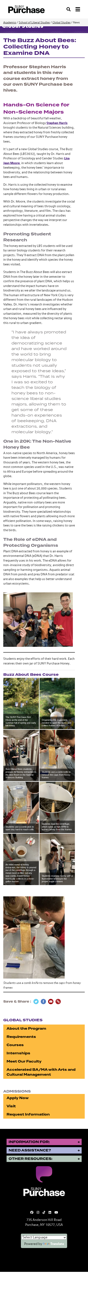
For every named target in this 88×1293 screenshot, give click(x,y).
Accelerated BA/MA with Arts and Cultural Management (41, 1072)
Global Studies (61, 22)
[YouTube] (56, 1212)
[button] (21, 703)
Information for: (29, 1141)
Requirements (21, 1036)
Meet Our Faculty (24, 1061)
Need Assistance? (30, 1150)
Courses (15, 1045)
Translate (57, 1244)
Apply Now (18, 1098)
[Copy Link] (58, 1001)
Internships (18, 1053)
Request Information (28, 1114)
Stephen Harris (57, 123)
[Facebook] (32, 1212)
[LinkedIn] (50, 1212)
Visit (11, 1106)
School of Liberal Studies (34, 22)
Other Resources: (30, 1158)
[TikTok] (44, 1212)
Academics (9, 22)
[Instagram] (38, 1212)
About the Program (26, 1028)
